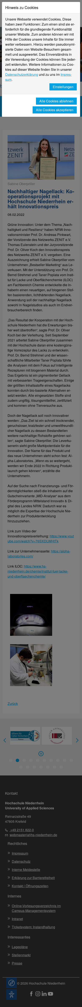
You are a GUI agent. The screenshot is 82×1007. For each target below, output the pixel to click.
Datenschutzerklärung (21, 74)
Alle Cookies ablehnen (56, 101)
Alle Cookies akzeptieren (54, 109)
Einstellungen (63, 86)
